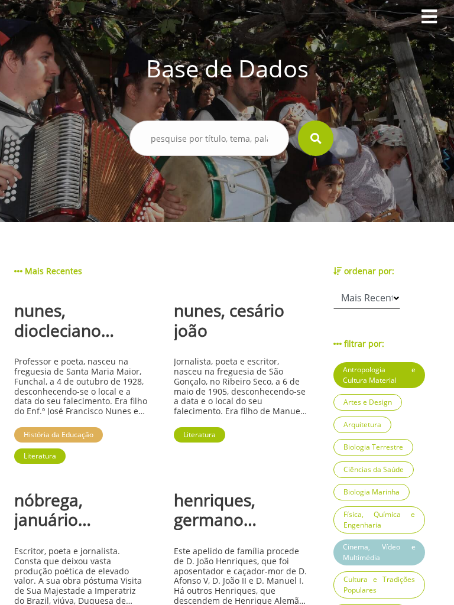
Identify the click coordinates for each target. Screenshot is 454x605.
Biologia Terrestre (373, 447)
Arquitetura (362, 424)
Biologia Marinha (371, 492)
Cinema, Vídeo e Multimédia (379, 552)
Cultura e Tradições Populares (379, 584)
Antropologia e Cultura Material (379, 375)
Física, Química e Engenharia (379, 519)
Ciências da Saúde (373, 469)
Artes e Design (367, 402)
